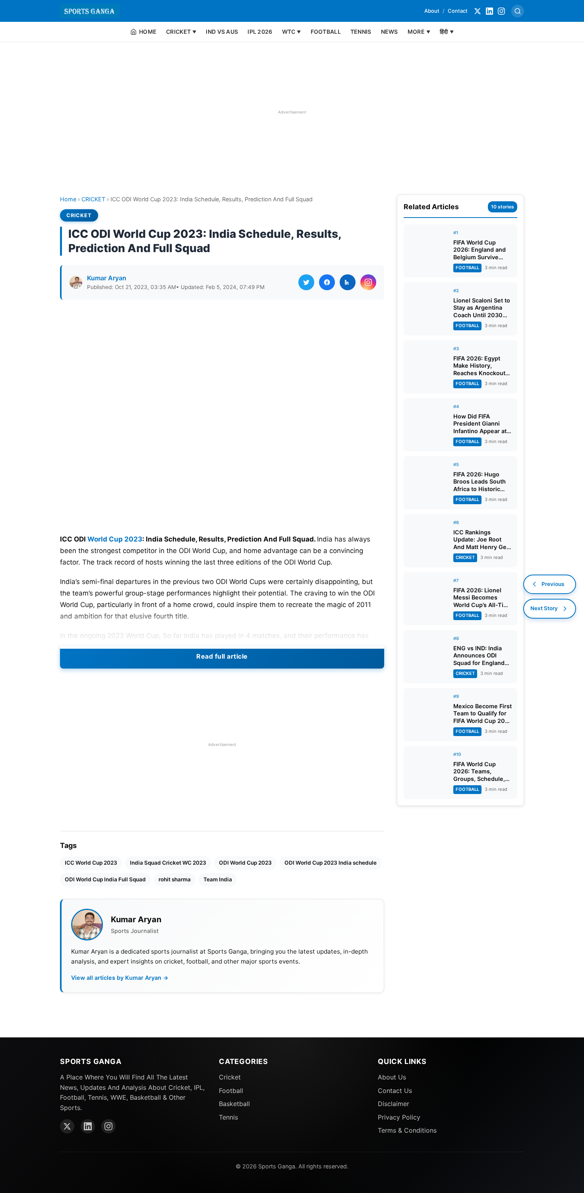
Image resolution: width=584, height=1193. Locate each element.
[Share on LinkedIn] (348, 282)
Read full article (222, 656)
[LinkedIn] (489, 11)
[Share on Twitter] (306, 282)
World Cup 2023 (114, 539)
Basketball (234, 1104)
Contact (458, 11)
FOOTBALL (326, 31)
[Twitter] (477, 11)
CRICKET (93, 199)
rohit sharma (175, 879)
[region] (292, 111)
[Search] (517, 11)
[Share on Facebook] (327, 282)
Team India (217, 879)
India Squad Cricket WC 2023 (168, 863)
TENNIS (360, 31)
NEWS (389, 31)
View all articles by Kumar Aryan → (119, 977)
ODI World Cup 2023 (245, 863)
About (431, 11)
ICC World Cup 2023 (91, 863)
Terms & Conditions (407, 1130)
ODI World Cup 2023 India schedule (330, 863)
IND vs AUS (222, 31)
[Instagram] (501, 11)
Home (68, 199)
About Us (392, 1077)
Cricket (230, 1077)
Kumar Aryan (106, 278)
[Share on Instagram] (368, 282)
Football (231, 1091)
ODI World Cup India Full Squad (105, 879)
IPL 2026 (260, 31)
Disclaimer (393, 1104)
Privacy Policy (399, 1117)
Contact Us (395, 1091)
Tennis (228, 1117)
